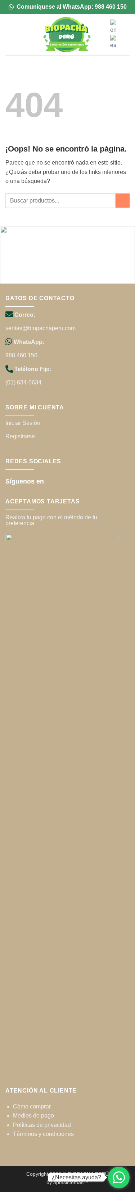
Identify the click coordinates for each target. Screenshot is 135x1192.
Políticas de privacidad (42, 1125)
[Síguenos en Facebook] (53, 480)
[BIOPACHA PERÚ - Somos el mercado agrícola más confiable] (67, 34)
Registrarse (20, 436)
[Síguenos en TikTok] (63, 480)
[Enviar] (123, 200)
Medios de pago (33, 1115)
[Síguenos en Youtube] (73, 480)
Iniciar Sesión (22, 423)
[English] (113, 27)
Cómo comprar (32, 1106)
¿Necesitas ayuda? (76, 1177)
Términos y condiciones (43, 1134)
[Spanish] (113, 42)
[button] (9, 34)
